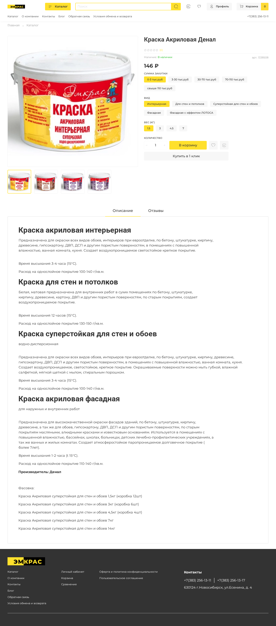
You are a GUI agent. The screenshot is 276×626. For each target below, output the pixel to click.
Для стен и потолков (189, 104)
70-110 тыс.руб (234, 79)
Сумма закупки (155, 73)
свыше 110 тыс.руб (159, 88)
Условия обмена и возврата (112, 16)
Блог (61, 16)
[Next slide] (131, 101)
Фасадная (154, 112)
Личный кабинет (72, 571)
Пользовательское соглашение (121, 578)
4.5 (171, 128)
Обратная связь (79, 16)
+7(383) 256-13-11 (257, 16)
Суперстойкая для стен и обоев (235, 104)
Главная (14, 25)
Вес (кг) (149, 122)
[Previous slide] (13, 101)
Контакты (48, 16)
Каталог (61, 6)
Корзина (67, 578)
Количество (153, 138)
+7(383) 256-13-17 (231, 580)
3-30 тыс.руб (180, 79)
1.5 (148, 128)
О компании (30, 16)
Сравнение (69, 584)
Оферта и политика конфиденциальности (128, 571)
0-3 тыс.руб (155, 79)
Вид (147, 98)
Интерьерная (156, 104)
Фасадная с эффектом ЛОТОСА (191, 112)
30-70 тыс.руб (207, 79)
